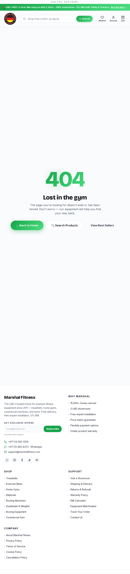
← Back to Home (27, 225)
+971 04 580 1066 (18, 441)
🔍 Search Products (64, 225)
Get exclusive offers (19, 423)
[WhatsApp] (7, 460)
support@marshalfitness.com (24, 451)
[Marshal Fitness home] (10, 19)
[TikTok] (29, 460)
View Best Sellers (102, 225)
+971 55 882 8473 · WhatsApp (25, 446)
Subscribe (52, 428)
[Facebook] (22, 460)
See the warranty (120, 7)
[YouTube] (37, 460)
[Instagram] (15, 460)
